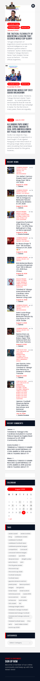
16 (31, 505)
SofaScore (12, 600)
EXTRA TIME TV (13, 562)
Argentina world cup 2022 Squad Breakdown (20, 91)
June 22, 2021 (19, 120)
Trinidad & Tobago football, (21, 283)
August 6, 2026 (21, 376)
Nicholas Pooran (14, 594)
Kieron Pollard (24, 584)
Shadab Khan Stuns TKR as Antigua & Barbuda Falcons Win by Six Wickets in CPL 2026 (24, 200)
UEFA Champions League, (22, 357)
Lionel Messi (13, 591)
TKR (20, 603)
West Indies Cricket (21, 624)
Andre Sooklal (23, 234)
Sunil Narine (23, 600)
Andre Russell (13, 534)
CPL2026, (24, 169)
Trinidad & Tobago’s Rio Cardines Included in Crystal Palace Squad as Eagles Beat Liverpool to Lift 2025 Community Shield (19, 436)
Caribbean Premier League (18, 546)
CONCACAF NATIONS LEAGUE (17, 553)
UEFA (10, 624)
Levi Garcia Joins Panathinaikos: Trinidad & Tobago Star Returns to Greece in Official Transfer (24, 369)
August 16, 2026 (21, 274)
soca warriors (13, 597)
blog (10, 537)
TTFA (28, 621)
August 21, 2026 (21, 233)
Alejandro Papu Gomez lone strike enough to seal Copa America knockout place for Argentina (19, 128)
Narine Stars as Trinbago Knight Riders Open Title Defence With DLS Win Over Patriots (23, 338)
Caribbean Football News (17, 543)
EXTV (21, 562)
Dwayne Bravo (14, 559)
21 (23, 509)
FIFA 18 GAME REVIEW (15, 565)
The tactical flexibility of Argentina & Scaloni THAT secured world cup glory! (20, 36)
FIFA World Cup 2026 (15, 572)
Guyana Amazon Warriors (17, 581)
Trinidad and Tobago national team (19, 617)
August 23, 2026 (21, 206)
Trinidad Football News (16, 621)
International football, (20, 355)
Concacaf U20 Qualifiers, (22, 352)
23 (31, 509)
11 (12, 505)
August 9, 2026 (21, 344)
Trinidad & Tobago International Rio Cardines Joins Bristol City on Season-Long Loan (24, 293)
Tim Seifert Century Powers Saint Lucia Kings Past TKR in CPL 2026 (24, 179)
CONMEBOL (12, 556)
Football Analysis (15, 575)
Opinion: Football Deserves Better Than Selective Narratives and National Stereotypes (23, 406)
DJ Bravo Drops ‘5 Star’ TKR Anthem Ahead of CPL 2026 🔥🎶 (24, 247)
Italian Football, (21, 388)
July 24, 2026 (20, 414)
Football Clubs (13, 24)
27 (20, 512)
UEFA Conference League (21, 360)
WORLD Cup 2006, (21, 392)
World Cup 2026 (14, 627)
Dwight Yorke (26, 559)
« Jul (10, 519)
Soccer (23, 597)
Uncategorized (13, 27)
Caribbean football (15, 540)
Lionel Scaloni (24, 591)
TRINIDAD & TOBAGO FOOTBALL (18, 610)
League (11, 588)
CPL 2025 (22, 556)
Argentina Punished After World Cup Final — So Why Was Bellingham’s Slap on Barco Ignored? (24, 226)
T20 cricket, (20, 171)
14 (23, 505)
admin (20, 186)
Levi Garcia (20, 588)
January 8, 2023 (12, 30)
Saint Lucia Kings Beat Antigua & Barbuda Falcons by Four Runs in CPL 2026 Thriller (24, 317)
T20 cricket (25, 193)
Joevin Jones (13, 584)
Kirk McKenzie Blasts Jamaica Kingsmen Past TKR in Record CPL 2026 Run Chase (24, 267)
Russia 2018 (27, 594)
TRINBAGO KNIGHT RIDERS (16, 607)
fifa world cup (13, 569)
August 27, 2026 (21, 185)
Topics (10, 120)
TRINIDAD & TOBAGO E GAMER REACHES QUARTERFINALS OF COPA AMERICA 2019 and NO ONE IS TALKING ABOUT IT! (19, 450)
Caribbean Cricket (21, 537)
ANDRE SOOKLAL (25, 534)
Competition (13, 549)
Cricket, (19, 170)
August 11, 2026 (21, 323)
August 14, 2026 (21, 300)
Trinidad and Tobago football (19, 613)
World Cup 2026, (21, 395)
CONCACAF (23, 549)
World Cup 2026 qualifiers (21, 218)
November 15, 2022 (13, 87)
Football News (13, 578)
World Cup (25, 27)
